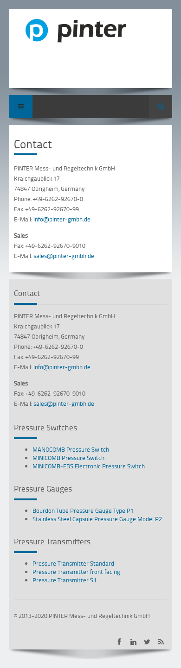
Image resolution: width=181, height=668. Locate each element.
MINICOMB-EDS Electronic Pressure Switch (88, 466)
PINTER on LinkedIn (133, 642)
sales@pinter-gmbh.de (63, 256)
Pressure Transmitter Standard (73, 563)
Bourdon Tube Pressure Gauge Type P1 (83, 510)
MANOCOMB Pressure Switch (70, 449)
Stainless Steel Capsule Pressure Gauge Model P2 (97, 519)
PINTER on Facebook (119, 642)
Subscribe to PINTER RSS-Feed (161, 642)
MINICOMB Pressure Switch (68, 458)
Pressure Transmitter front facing (76, 571)
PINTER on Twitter (147, 642)
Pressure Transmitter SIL (65, 580)
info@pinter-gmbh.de (61, 219)
